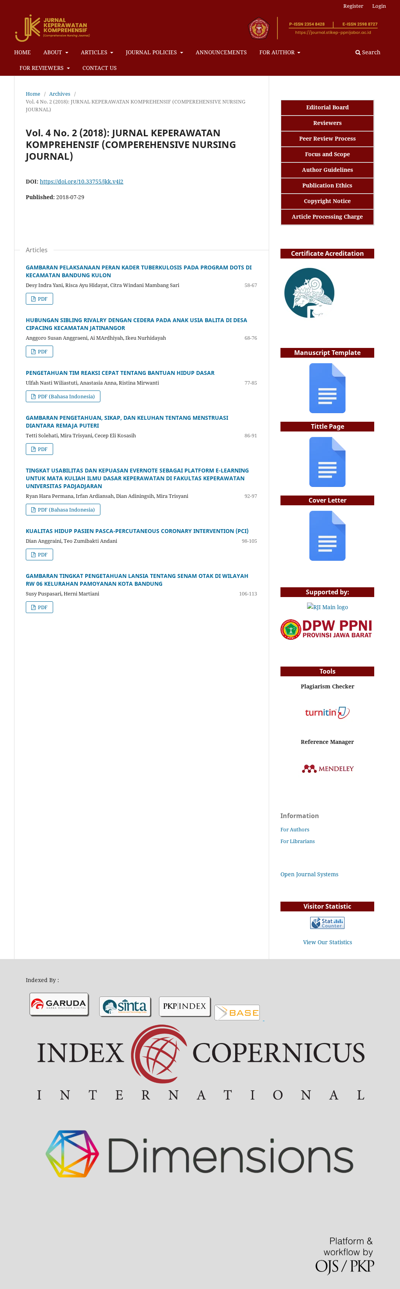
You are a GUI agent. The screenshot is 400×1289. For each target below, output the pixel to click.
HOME (22, 52)
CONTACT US (99, 67)
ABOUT (53, 52)
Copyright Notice (327, 201)
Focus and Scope (327, 154)
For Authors (294, 829)
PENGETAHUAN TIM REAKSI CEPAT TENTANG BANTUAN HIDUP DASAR (120, 372)
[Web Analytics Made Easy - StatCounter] (327, 927)
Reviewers (327, 123)
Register (353, 5)
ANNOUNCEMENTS (221, 52)
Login (379, 5)
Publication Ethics (327, 185)
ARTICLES (95, 52)
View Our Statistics (327, 942)
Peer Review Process (327, 138)
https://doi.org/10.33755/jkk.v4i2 (81, 181)
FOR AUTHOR (277, 52)
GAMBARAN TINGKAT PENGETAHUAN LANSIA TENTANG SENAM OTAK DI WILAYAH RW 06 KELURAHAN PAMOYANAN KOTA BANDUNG (137, 579)
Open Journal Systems (309, 874)
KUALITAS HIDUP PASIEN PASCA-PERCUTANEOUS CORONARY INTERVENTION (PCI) (137, 531)
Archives (59, 93)
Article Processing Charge (327, 216)
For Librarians (297, 841)
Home (33, 93)
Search (370, 52)
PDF (42, 298)
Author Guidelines (327, 169)
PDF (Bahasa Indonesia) (66, 396)
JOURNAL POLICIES (152, 52)
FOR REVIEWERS (42, 67)
